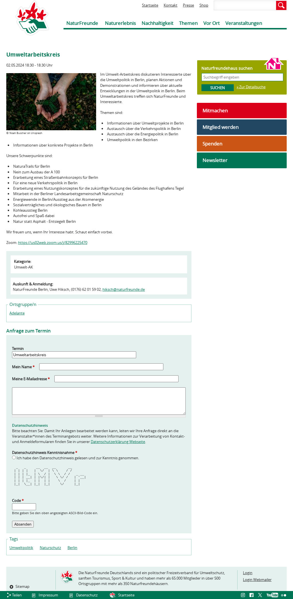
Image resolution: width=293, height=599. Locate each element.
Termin (18, 348)
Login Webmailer (257, 579)
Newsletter (215, 160)
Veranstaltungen (243, 23)
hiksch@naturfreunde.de (123, 289)
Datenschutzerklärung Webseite (118, 441)
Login (247, 572)
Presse (188, 5)
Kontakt (170, 5)
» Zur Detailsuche (251, 86)
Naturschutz (50, 547)
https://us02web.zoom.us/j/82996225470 (52, 242)
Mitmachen (215, 110)
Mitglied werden (221, 127)
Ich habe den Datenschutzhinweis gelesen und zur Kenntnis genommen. (78, 457)
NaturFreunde (82, 23)
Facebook (252, 595)
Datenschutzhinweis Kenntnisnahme (44, 452)
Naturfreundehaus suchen (227, 68)
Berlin (72, 547)
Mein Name (23, 366)
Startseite (150, 5)
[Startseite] (27, 18)
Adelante (17, 313)
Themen (188, 23)
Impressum (48, 595)
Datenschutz (87, 595)
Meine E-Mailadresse (31, 378)
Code (18, 500)
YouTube (272, 595)
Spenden (212, 143)
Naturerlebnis (120, 23)
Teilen (17, 595)
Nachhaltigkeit (157, 23)
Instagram (244, 595)
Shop (203, 5)
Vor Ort (211, 23)
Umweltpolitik (21, 547)
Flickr (284, 595)
